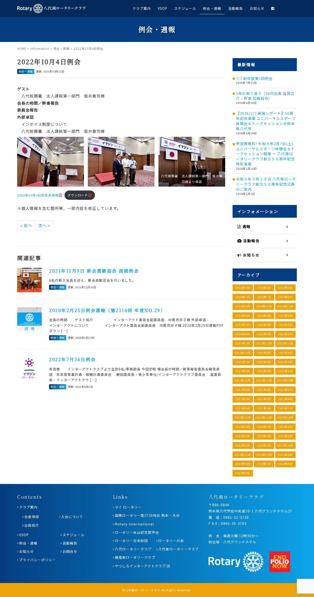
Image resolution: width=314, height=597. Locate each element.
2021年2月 (264, 408)
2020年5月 (243, 436)
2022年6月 (264, 362)
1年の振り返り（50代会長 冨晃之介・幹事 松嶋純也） (265, 96)
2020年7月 (264, 427)
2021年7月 (285, 390)
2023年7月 (243, 325)
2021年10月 (285, 380)
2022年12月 (264, 343)
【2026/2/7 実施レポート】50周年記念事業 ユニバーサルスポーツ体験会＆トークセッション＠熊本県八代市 (266, 121)
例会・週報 (212, 8)
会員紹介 (31, 525)
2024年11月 (285, 306)
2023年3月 (264, 334)
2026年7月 (243, 288)
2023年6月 (264, 325)
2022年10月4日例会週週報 (37, 195)
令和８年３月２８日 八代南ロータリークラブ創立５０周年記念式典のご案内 (266, 184)
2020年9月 (243, 427)
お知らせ (257, 8)
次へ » (44, 225)
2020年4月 (264, 436)
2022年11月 (285, 343)
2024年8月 (264, 316)
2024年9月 (243, 316)
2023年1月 (243, 343)
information (39, 48)
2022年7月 (243, 362)
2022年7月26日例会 (72, 359)
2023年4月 (243, 334)
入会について (72, 516)
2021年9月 (243, 390)
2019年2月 (243, 473)
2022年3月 (264, 371)
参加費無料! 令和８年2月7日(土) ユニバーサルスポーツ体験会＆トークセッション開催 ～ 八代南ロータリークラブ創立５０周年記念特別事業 (265, 153)
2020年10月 (285, 417)
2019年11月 (243, 455)
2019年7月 (264, 464)
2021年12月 (243, 380)
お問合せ (70, 551)
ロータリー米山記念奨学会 (137, 532)
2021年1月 (285, 408)
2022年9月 (264, 353)
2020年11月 (264, 417)
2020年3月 (285, 436)
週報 (246, 226)
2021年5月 (264, 399)
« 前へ (26, 225)
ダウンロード (77, 195)
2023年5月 (285, 325)
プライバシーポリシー (37, 559)
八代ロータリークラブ (133, 548)
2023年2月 (285, 334)
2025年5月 (243, 306)
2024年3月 (285, 316)
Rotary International (134, 523)
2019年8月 (243, 464)
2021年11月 (264, 380)
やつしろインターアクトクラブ (141, 565)
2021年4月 (285, 399)
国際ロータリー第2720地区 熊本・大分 (147, 515)
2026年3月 (285, 288)
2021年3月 (243, 408)
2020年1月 (264, 445)
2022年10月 (243, 353)
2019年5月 (285, 464)
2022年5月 (285, 362)
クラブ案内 (141, 8)
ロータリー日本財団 (131, 540)
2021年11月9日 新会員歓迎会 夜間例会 (94, 270)
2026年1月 (243, 297)
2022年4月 (243, 371)
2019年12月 (285, 445)
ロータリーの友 (171, 540)
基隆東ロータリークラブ (135, 557)
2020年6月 (285, 427)
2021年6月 (243, 399)
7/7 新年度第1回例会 (254, 78)
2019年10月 (264, 455)
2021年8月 (264, 390)
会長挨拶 (31, 516)
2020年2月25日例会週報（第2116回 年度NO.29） (107, 310)
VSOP (162, 8)
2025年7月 (264, 297)
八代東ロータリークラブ (178, 548)
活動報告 (235, 8)
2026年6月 (264, 288)
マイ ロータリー (128, 507)
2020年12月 (243, 417)
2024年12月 (264, 306)
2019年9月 (285, 455)
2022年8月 (285, 353)
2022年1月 (285, 371)
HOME (21, 48)
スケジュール (185, 8)
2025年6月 (285, 297)
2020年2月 (243, 445)
